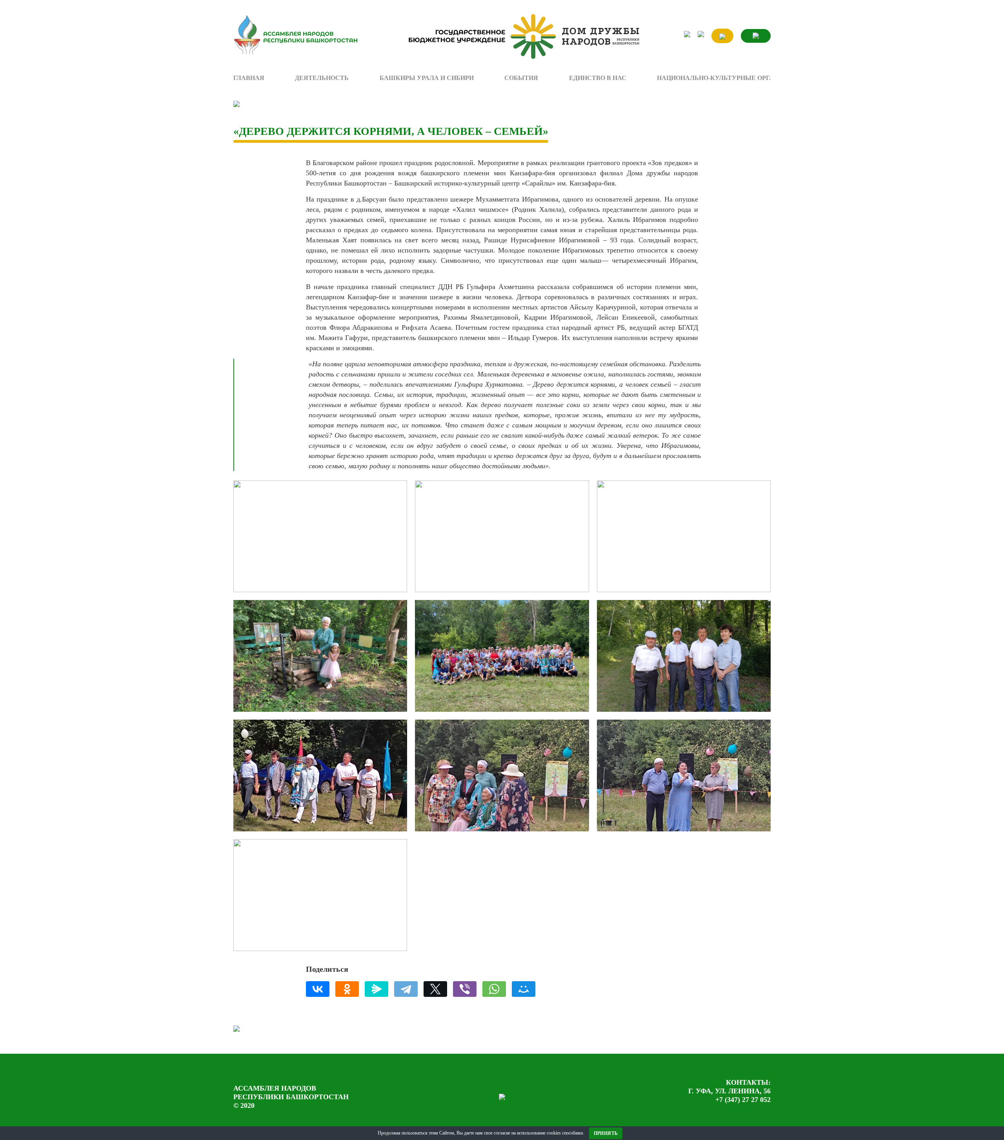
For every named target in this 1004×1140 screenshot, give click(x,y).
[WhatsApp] (494, 989)
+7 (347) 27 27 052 (743, 1100)
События (521, 78)
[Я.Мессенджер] (376, 989)
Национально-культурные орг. (714, 78)
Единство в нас (597, 78)
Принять (606, 1133)
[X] (435, 989)
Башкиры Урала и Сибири (427, 78)
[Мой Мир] (523, 989)
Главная (248, 78)
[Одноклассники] (347, 989)
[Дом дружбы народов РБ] (520, 36)
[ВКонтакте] (317, 989)
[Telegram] (406, 989)
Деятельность (322, 78)
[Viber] (465, 989)
